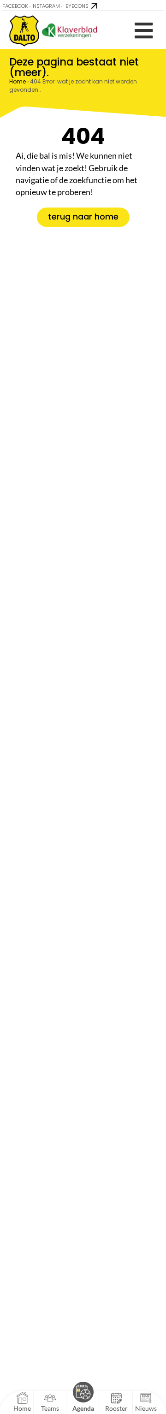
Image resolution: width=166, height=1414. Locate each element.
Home (17, 81)
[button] (144, 30)
